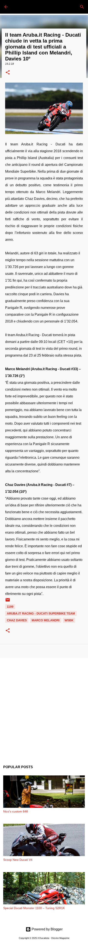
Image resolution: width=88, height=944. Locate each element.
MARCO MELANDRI (46, 620)
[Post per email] (7, 601)
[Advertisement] (44, 708)
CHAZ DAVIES (17, 620)
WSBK (69, 620)
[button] (7, 73)
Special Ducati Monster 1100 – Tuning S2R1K (34, 908)
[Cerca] (82, 7)
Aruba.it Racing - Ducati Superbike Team (41, 613)
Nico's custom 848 (15, 811)
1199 (10, 606)
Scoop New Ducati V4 (17, 859)
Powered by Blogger (47, 929)
